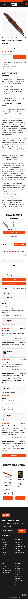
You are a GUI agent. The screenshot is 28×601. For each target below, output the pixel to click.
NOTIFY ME (25, 1)
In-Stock (4, 544)
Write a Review (17, 283)
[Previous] (2, 37)
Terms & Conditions (12, 592)
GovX (3, 555)
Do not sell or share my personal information (24, 593)
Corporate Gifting (18, 577)
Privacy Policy (17, 592)
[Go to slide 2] (11, 37)
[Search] (5, 4)
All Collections (20, 542)
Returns (17, 585)
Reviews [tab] (5, 275)
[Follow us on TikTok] (9, 535)
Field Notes (19, 580)
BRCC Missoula (6, 557)
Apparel (4, 548)
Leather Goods (6, 570)
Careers (17, 582)
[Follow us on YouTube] (7, 535)
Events (17, 572)
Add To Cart (20, 244)
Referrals (5, 559)
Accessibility (4, 591)
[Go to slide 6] (16, 37)
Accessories (6, 550)
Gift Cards (5, 552)
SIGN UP (22, 530)
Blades (4, 546)
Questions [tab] (14, 275)
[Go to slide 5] (15, 37)
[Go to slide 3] (12, 37)
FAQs (16, 574)
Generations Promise (19, 569)
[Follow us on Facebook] (4, 535)
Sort (13, 288)
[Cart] (25, 4)
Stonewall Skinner (18, 549)
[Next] (25, 37)
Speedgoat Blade (20, 546)
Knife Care (5, 568)
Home (3, 8)
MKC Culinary (19, 552)
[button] (14, 52)
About (17, 566)
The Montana (19, 544)
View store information (9, 69)
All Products (9, 8)
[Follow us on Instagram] (2, 535)
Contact (17, 587)
